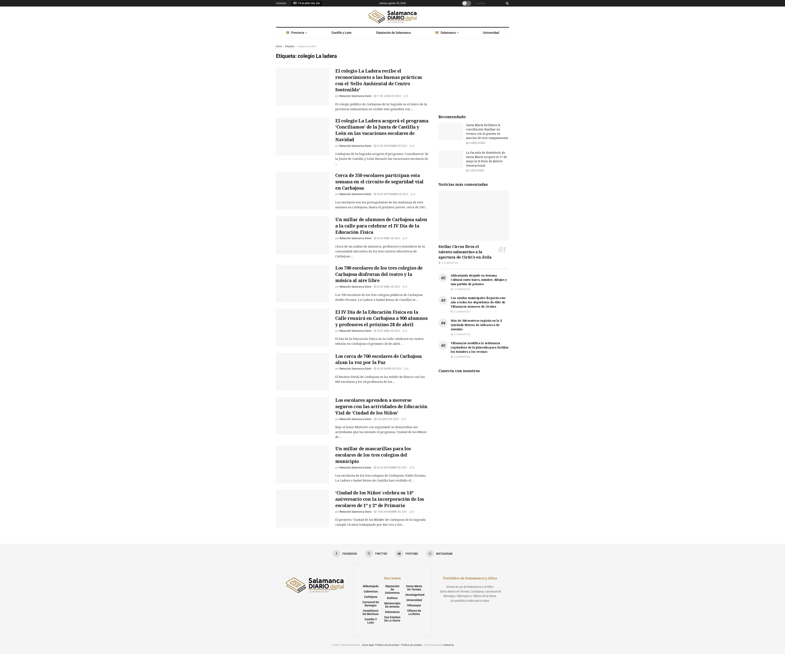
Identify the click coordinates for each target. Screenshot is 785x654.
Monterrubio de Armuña (392, 605)
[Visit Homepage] (392, 17)
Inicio (279, 46)
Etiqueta (289, 46)
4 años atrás (476, 143)
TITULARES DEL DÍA (308, 3)
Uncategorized (414, 594)
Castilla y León (341, 33)
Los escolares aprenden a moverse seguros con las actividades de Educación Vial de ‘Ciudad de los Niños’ (381, 406)
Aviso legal (368, 645)
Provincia (297, 33)
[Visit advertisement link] (473, 74)
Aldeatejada (371, 586)
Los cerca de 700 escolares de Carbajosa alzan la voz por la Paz (378, 359)
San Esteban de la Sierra (392, 619)
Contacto (281, 3)
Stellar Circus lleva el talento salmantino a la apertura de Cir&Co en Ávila (464, 252)
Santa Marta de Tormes (414, 588)
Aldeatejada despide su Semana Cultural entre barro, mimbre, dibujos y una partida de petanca (479, 279)
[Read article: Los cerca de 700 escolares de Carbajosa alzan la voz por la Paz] (302, 372)
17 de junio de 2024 (388, 96)
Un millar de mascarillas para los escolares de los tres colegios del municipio (373, 454)
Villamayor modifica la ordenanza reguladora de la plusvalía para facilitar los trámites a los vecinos (480, 347)
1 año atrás (476, 170)
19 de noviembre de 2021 (391, 511)
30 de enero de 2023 (388, 368)
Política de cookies (411, 645)
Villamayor (414, 605)
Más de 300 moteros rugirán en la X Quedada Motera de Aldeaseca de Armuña (476, 325)
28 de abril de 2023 (388, 238)
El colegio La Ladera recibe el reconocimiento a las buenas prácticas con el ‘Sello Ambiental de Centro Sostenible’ (378, 80)
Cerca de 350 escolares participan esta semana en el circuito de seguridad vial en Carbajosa (379, 181)
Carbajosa (370, 596)
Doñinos (392, 598)
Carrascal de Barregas (370, 603)
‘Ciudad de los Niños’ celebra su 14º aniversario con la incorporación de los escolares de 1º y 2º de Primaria (379, 498)
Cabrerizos (371, 591)
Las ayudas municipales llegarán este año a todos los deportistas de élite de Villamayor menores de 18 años (478, 302)
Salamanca (448, 33)
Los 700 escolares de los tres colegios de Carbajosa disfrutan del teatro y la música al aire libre (379, 274)
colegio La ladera (307, 46)
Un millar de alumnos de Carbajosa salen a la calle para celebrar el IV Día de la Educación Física (381, 225)
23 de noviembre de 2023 (391, 145)
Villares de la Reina (414, 612)
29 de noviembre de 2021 (391, 467)
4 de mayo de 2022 (387, 419)
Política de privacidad (387, 645)
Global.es (448, 645)
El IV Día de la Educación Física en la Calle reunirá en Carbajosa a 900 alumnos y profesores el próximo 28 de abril (381, 318)
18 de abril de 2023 (388, 330)
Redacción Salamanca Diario (355, 96)
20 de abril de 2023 (388, 286)
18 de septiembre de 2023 (392, 194)
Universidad (491, 33)
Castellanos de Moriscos (371, 612)
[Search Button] (506, 3)
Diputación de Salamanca (393, 33)
